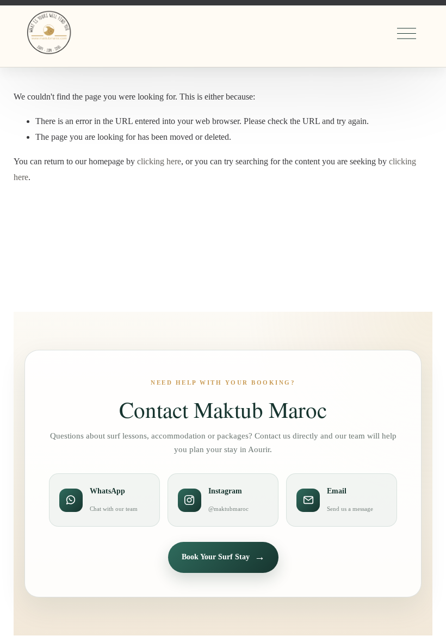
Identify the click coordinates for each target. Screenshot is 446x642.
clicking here (159, 161)
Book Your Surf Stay (223, 557)
